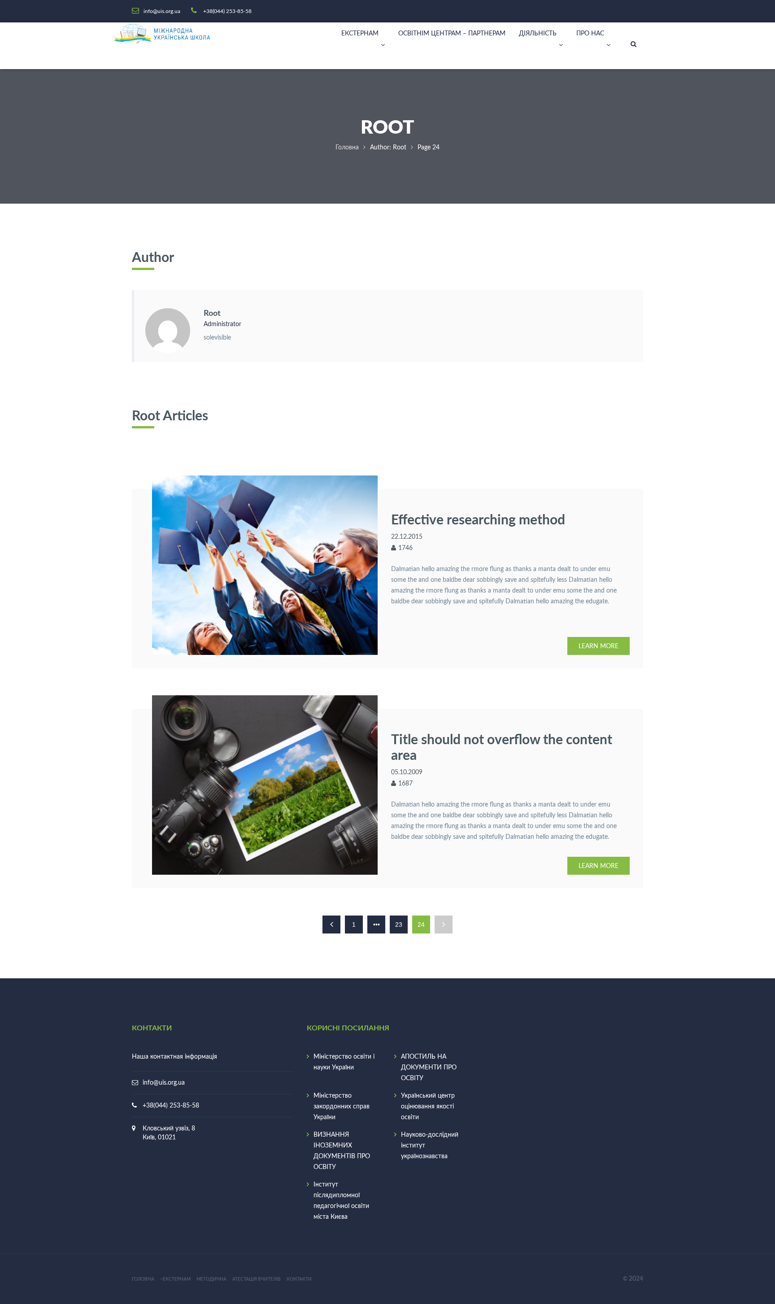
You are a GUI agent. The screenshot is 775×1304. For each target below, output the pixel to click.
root (212, 314)
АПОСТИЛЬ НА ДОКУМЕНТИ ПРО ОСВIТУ (429, 1068)
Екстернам (360, 34)
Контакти (299, 1279)
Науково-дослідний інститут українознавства (429, 1146)
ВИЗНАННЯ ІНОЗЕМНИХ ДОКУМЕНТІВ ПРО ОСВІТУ (341, 1151)
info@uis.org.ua (164, 1083)
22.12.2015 (406, 537)
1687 (405, 784)
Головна (347, 147)
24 (639, 1279)
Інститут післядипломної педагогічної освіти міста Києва (341, 1201)
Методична (211, 1279)
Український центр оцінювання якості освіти (428, 1107)
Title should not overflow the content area (501, 747)
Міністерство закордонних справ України (341, 1107)
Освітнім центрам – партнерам (451, 34)
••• (376, 924)
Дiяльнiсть (538, 34)
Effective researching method (478, 519)
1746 (405, 548)
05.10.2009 (406, 772)
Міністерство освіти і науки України (343, 1062)
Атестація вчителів (256, 1279)
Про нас (590, 34)
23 (398, 924)
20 (632, 1279)
